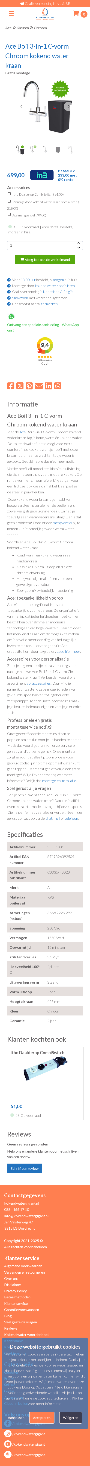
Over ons (11, 1278)
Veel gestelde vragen (20, 1322)
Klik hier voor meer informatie (56, 1401)
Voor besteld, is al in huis (44, 280)
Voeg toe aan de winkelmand (47, 259)
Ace (8, 27)
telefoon (71, 818)
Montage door (43, 286)
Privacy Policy (15, 1291)
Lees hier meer (68, 651)
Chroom (40, 27)
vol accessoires (39, 683)
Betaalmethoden (17, 1297)
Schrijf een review (25, 1168)
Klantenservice (16, 1303)
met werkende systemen (39, 298)
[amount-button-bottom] (78, 248)
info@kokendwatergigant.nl (26, 1216)
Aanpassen (16, 1418)
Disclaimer (12, 1284)
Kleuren (23, 27)
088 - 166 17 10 (16, 1209)
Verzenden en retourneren (24, 1272)
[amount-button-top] (78, 243)
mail (57, 818)
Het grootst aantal (35, 304)
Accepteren (42, 1418)
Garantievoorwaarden (21, 1309)
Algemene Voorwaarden (23, 1266)
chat (48, 818)
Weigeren (70, 1418)
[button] (68, 106)
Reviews (10, 1328)
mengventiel (62, 522)
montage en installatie (59, 780)
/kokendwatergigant (28, 1434)
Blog (8, 1316)
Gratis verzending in (42, 292)
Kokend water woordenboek (27, 1334)
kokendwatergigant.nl (21, 1203)
